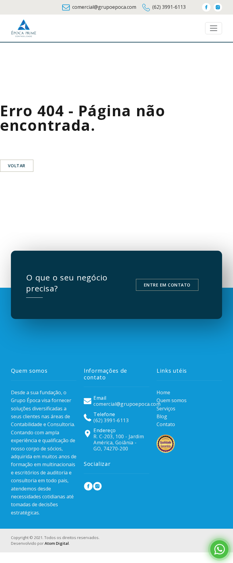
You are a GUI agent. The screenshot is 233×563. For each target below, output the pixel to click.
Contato (166, 424)
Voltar (16, 165)
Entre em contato (167, 285)
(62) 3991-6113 (169, 7)
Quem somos (172, 400)
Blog (162, 416)
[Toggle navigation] (213, 28)
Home (163, 392)
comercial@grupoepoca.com (104, 7)
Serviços (166, 408)
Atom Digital (57, 543)
